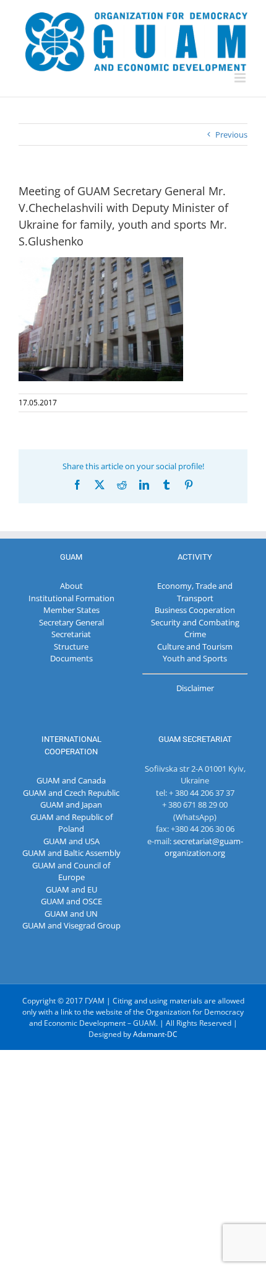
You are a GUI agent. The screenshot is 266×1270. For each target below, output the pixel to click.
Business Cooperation (195, 609)
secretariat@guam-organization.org (204, 847)
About (71, 585)
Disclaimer (195, 688)
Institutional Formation (71, 598)
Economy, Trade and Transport (195, 592)
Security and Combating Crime (195, 628)
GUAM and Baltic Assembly (71, 852)
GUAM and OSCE (71, 901)
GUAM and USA (71, 841)
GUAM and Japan (71, 804)
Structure (71, 646)
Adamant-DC (155, 1034)
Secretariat (71, 634)
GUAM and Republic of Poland (71, 823)
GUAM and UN (71, 913)
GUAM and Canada (71, 780)
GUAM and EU (71, 889)
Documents (71, 658)
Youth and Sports (195, 658)
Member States (71, 609)
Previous (231, 134)
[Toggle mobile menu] (240, 77)
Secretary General (71, 622)
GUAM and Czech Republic (71, 792)
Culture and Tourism (195, 646)
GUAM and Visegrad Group (71, 925)
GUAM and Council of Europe (71, 871)
